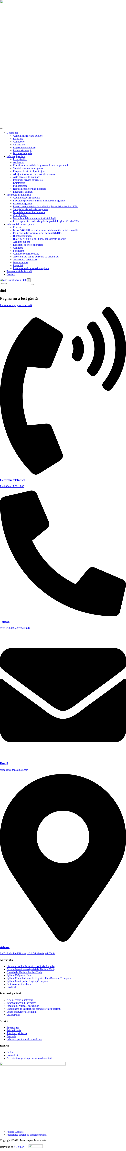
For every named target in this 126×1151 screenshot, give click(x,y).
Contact (11, 274)
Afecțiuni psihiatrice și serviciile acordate (34, 174)
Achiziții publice (21, 241)
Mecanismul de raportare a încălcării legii (34, 218)
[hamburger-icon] (1, 128)
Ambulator (18, 162)
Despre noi (12, 132)
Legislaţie (18, 138)
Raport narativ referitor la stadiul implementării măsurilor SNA (45, 206)
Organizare (19, 144)
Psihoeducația (20, 185)
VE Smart (19, 1146)
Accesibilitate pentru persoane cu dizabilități (36, 256)
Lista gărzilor (20, 159)
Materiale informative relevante (29, 212)
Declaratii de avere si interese (28, 244)
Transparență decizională (19, 271)
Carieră (17, 227)
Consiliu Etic (20, 215)
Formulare (18, 250)
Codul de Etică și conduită (26, 197)
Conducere (18, 141)
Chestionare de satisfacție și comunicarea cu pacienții (40, 165)
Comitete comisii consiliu (26, 253)
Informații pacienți (16, 156)
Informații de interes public (20, 224)
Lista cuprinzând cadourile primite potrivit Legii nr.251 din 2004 (46, 221)
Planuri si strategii (22, 150)
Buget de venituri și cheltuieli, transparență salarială (39, 238)
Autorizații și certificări (25, 259)
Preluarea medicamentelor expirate (31, 268)
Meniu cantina (20, 262)
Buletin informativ (22, 236)
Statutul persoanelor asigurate (28, 168)
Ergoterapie (19, 182)
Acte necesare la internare (26, 177)
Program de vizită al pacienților (29, 171)
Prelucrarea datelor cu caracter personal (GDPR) (38, 233)
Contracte (18, 247)
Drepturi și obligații (23, 191)
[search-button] (32, 284)
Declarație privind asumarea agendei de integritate (39, 200)
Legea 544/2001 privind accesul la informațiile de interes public (46, 230)
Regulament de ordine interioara (29, 188)
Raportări (18, 265)
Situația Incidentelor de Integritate (30, 209)
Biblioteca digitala (22, 153)
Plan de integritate (22, 203)
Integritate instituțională (19, 194)
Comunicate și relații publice (27, 135)
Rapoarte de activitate (24, 147)
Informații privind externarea (28, 180)
